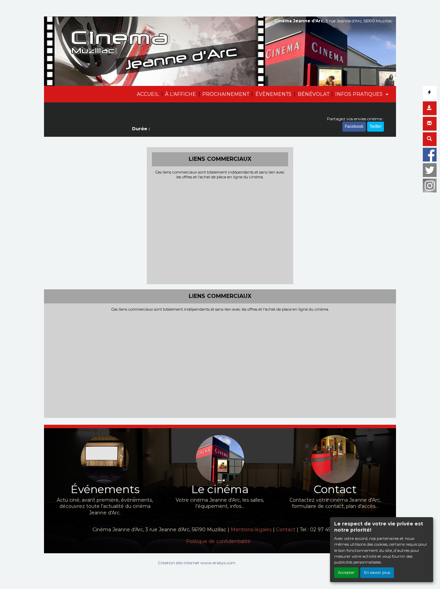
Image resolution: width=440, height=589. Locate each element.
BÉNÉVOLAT (313, 94)
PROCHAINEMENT (225, 94)
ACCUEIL (148, 94)
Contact (285, 529)
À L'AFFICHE (180, 94)
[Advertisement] (220, 231)
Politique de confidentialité (218, 541)
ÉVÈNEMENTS (273, 94)
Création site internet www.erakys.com (196, 562)
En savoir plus (377, 572)
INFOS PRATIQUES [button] (359, 94)
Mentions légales (251, 529)
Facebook (354, 126)
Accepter (346, 572)
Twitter (376, 126)
